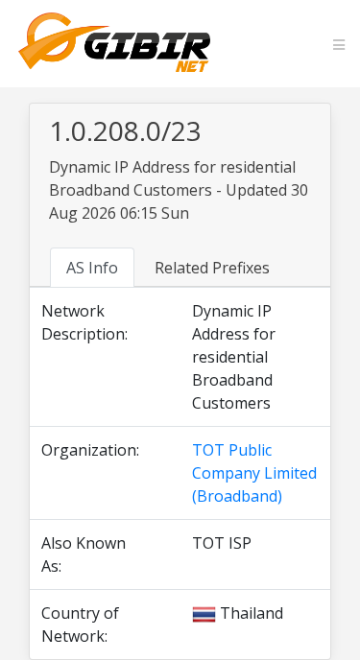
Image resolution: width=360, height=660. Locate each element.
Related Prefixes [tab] (212, 267)
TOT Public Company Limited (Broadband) (254, 473)
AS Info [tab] (92, 267)
